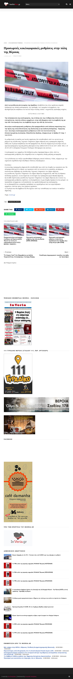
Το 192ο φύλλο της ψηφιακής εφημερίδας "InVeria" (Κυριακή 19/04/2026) (32, 572)
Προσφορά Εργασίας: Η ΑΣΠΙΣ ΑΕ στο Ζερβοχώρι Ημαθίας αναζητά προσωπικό (32, 607)
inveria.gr (12, 195)
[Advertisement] (36, 24)
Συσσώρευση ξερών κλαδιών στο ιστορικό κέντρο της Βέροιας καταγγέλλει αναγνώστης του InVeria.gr (35, 653)
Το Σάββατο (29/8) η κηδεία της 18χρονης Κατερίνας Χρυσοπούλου (27, 656)
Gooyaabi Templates (30, 676)
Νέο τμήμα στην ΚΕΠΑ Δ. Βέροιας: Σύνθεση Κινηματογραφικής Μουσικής (29, 647)
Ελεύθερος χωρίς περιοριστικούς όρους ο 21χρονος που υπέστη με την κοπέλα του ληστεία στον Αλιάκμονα (39, 598)
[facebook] (69, 676)
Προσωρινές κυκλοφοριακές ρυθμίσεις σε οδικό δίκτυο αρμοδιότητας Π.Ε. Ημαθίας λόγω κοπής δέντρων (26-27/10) (58, 239)
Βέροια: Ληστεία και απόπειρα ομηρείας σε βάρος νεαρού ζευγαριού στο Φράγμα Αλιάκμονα (35, 615)
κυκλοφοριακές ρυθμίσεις (16, 43)
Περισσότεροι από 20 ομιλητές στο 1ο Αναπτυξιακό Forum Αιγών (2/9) (28, 651)
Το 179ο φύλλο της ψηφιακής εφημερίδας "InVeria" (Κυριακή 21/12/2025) (32, 581)
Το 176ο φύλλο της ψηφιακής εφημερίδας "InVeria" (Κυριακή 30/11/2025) (32, 563)
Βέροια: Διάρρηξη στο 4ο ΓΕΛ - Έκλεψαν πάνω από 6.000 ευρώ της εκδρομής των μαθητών (36, 555)
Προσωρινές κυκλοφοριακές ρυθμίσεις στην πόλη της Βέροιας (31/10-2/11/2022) (35, 239)
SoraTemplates (12, 676)
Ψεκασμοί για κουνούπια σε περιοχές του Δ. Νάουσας (23, 658)
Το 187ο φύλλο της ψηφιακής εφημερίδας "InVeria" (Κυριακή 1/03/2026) (32, 624)
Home (5, 43)
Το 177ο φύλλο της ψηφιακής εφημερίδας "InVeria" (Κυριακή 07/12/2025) (32, 632)
